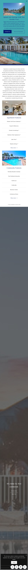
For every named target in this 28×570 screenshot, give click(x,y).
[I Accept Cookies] (26, 555)
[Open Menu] (26, 40)
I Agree (14, 562)
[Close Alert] (26, 1)
